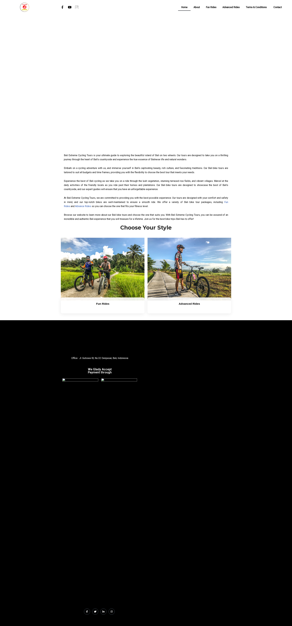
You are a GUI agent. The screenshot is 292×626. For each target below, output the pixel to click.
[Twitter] (95, 612)
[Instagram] (112, 612)
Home (184, 7)
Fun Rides (211, 7)
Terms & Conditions (256, 7)
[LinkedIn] (103, 612)
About (197, 7)
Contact (277, 7)
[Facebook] (87, 612)
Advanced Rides (231, 7)
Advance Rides (83, 206)
